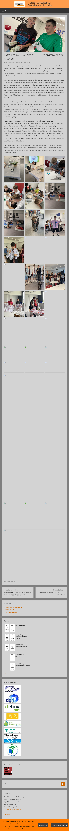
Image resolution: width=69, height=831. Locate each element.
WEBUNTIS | (13, 607)
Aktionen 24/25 (10, 581)
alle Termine (8, 674)
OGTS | (10, 612)
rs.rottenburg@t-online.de (12, 809)
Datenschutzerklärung (59, 825)
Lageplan (7, 814)
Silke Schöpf (27, 62)
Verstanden (43, 825)
